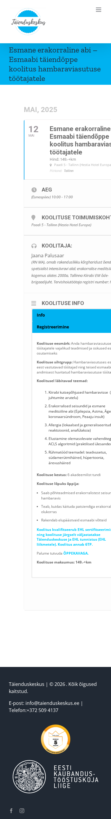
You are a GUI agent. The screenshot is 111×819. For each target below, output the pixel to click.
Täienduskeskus (26, 684)
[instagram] (22, 810)
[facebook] (11, 810)
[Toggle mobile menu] (99, 10)
